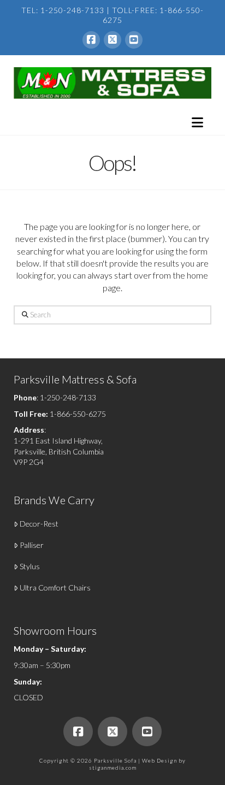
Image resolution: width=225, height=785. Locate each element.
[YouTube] (134, 40)
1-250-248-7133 (68, 397)
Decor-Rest (39, 523)
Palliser (32, 545)
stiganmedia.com (113, 767)
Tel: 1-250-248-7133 (62, 10)
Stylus (30, 566)
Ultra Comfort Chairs (55, 587)
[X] (112, 40)
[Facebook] (91, 40)
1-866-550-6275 (78, 413)
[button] (197, 122)
